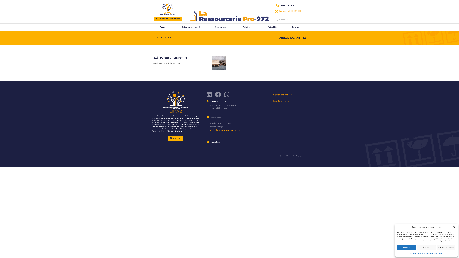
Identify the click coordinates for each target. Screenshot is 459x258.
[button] (454, 227)
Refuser (426, 248)
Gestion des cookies (416, 253)
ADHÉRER (177, 138)
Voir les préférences (446, 248)
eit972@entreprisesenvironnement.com (226, 130)
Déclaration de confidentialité (433, 253)
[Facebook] (218, 94)
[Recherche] (277, 19)
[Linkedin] (209, 94)
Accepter (406, 248)
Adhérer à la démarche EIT (169, 19)
